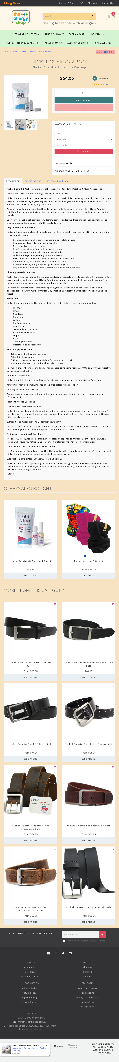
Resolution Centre (29, 976)
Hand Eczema (87, 993)
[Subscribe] (102, 934)
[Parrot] (88, 556)
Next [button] (38, 124)
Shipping (92, 3)
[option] (26, 97)
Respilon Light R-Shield (88, 561)
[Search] (93, 16)
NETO (109, 1053)
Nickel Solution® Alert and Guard (30, 561)
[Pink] (91, 556)
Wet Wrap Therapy (87, 988)
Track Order (29, 972)
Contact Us (107, 3)
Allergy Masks (54, 43)
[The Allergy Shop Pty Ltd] (21, 16)
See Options (88, 576)
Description (13, 181)
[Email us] (49, 953)
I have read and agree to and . (85, 942)
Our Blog (87, 972)
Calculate (84, 151)
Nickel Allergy (102, 43)
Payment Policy (29, 997)
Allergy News (12, 3)
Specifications (33, 181)
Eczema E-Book (67, 3)
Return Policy (29, 993)
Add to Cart (84, 100)
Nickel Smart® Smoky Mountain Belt (88, 907)
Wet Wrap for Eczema (26, 34)
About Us (87, 967)
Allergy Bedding (77, 43)
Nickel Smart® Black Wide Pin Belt (30, 744)
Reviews (51, 181)
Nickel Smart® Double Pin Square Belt (88, 744)
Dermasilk (98, 34)
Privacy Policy (29, 1002)
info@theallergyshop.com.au (31, 1022)
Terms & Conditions (89, 941)
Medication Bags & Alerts (22, 43)
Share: (100, 52)
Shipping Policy (29, 988)
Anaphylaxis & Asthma (87, 997)
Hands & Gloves (54, 34)
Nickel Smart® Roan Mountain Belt (88, 825)
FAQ (81, 3)
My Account (29, 967)
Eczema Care (77, 34)
